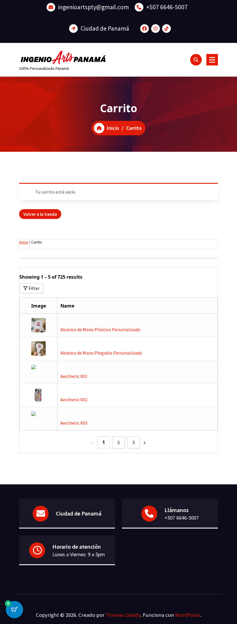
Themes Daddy (122, 615)
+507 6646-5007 (167, 7)
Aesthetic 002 (73, 399)
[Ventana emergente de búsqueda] (196, 59)
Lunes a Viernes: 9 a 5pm (78, 554)
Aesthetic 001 (73, 376)
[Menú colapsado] (212, 59)
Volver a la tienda (40, 214)
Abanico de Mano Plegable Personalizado (101, 353)
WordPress (187, 615)
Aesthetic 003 (73, 423)
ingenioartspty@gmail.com (93, 7)
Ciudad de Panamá (105, 28)
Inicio (23, 242)
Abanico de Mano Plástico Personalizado (100, 329)
